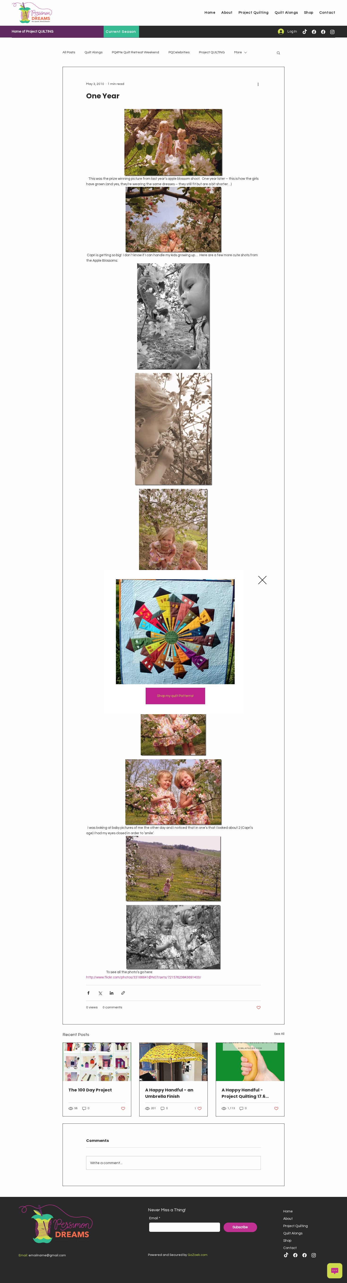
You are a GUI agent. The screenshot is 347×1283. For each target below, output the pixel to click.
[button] (262, 580)
